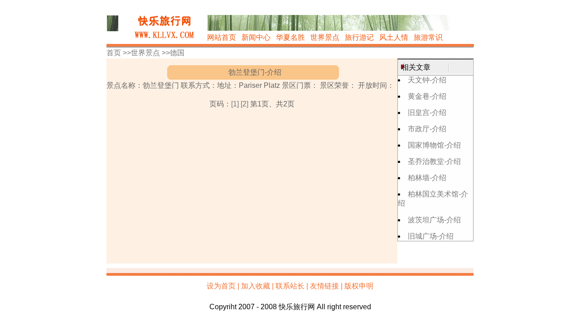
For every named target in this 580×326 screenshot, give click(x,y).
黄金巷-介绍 (427, 96)
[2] (244, 104)
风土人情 (393, 37)
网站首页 (221, 37)
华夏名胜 (290, 37)
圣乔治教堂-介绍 (434, 161)
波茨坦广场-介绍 (434, 220)
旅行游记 (359, 37)
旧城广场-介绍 (431, 236)
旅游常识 (428, 37)
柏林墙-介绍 (427, 178)
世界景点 (324, 37)
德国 (177, 53)
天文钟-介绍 (427, 80)
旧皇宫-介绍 (427, 112)
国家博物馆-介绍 (434, 145)
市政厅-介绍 (427, 129)
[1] (235, 104)
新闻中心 (256, 37)
